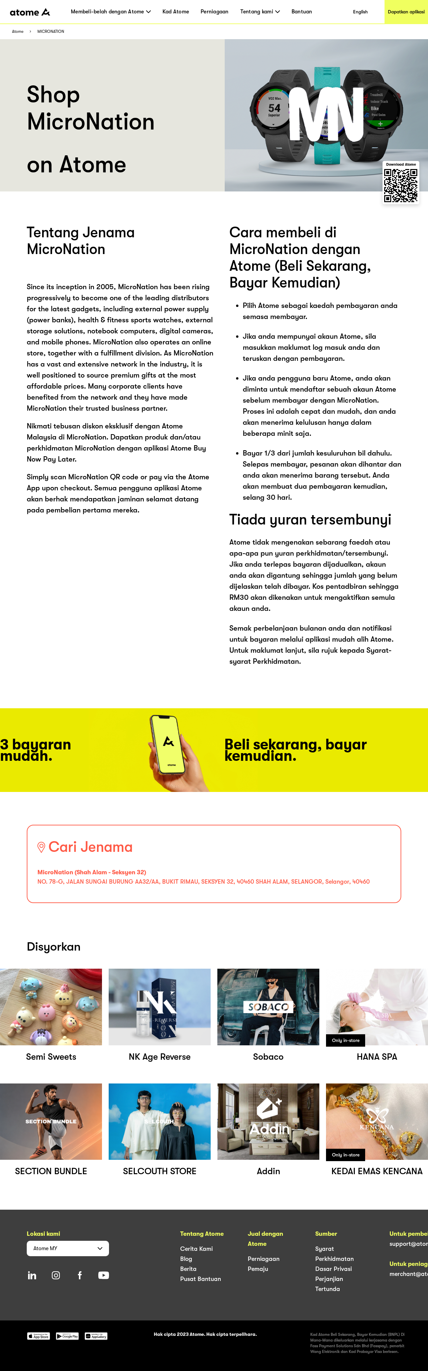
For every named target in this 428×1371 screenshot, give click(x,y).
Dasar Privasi (333, 1269)
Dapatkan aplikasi (406, 11)
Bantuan (302, 12)
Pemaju (258, 1269)
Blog (186, 1259)
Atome (17, 31)
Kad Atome (176, 12)
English (360, 11)
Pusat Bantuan (200, 1279)
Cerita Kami (196, 1248)
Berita (188, 1269)
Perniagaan (215, 12)
